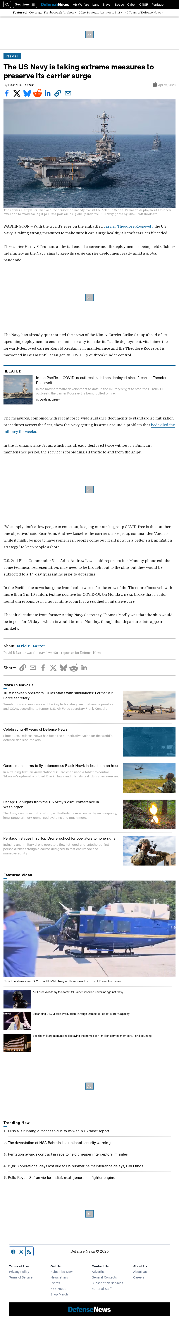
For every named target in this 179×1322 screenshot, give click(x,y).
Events (55, 1282)
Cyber (131, 4)
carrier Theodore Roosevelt (128, 226)
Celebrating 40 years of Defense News (35, 729)
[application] (89, 929)
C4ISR (143, 4)
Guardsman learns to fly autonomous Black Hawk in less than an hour (61, 765)
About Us (140, 1271)
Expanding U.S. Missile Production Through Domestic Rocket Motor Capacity (81, 1014)
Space (119, 4)
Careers (138, 1277)
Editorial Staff (101, 1288)
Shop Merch (59, 1294)
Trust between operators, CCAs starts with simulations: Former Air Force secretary (58, 695)
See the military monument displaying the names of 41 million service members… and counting (92, 1035)
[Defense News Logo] (55, 4)
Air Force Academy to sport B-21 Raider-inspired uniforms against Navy (78, 992)
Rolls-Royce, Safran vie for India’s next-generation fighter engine (61, 1177)
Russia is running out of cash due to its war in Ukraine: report (58, 1130)
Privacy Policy (19, 1271)
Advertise (98, 1271)
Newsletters (59, 1277)
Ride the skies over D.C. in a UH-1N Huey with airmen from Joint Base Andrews (62, 981)
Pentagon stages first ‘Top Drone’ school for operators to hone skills (59, 838)
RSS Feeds (58, 1288)
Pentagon (158, 4)
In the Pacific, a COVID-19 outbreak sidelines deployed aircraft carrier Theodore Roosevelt (102, 380)
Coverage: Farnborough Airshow (51, 12)
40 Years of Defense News (143, 12)
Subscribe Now (61, 1271)
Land (96, 4)
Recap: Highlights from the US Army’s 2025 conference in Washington (51, 804)
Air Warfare (81, 4)
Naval (107, 4)
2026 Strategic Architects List (99, 12)
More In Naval (16, 684)
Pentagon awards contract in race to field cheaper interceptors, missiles (68, 1154)
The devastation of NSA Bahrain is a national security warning (59, 1142)
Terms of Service (21, 1277)
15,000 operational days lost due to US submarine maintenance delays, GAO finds (75, 1165)
